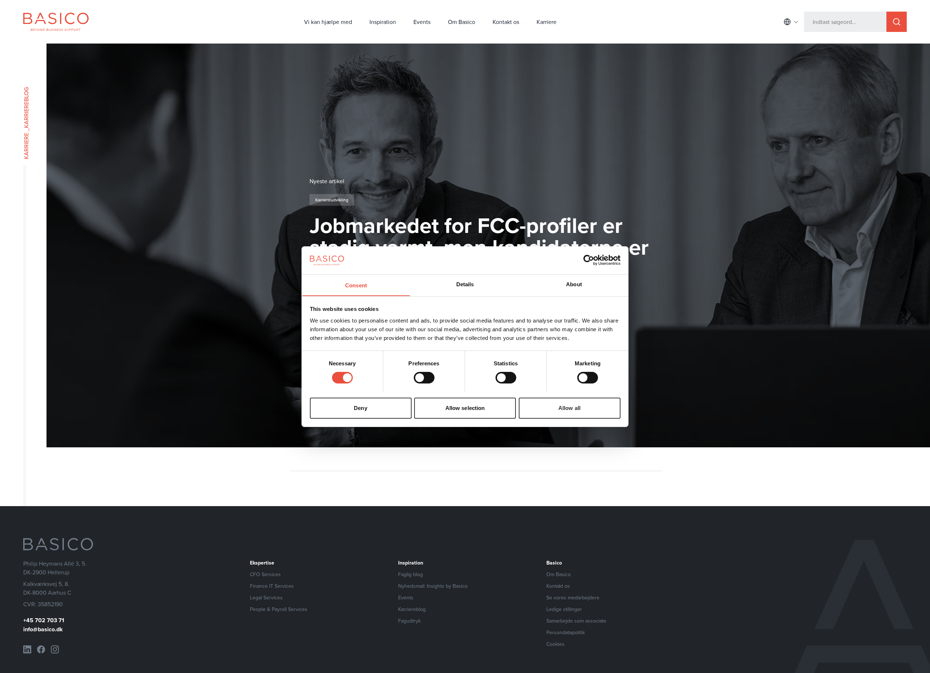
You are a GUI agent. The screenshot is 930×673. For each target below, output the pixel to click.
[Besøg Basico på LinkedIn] (27, 649)
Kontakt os (506, 22)
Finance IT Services (272, 586)
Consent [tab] (356, 285)
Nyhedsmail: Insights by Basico (433, 586)
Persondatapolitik (565, 632)
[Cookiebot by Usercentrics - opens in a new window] (588, 260)
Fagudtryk (409, 620)
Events (421, 22)
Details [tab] (465, 284)
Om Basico (461, 22)
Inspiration (382, 22)
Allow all (569, 408)
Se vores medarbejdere (572, 597)
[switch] (424, 377)
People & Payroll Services (278, 609)
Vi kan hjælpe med (328, 22)
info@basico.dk (43, 629)
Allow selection (465, 408)
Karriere (547, 22)
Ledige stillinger (564, 609)
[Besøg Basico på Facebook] (41, 649)
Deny (360, 408)
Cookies (555, 644)
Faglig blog (410, 574)
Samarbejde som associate (576, 620)
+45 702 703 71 (43, 620)
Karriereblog (412, 609)
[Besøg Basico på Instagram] (55, 649)
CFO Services (265, 574)
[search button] (896, 22)
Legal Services (266, 597)
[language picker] (791, 21)
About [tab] (574, 284)
